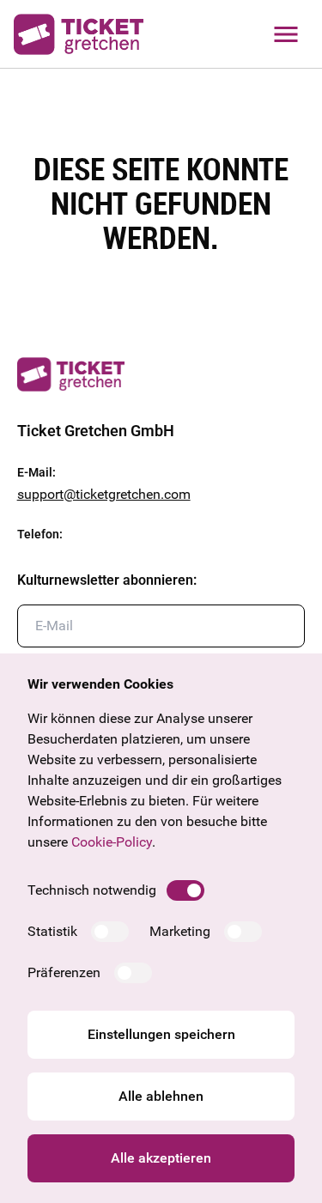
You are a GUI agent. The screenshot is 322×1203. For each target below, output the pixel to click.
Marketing (179, 931)
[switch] (185, 890)
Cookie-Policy (111, 842)
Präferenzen (63, 972)
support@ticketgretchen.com (104, 494)
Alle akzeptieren (161, 1158)
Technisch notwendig (91, 890)
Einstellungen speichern (161, 1034)
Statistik (52, 931)
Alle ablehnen (161, 1096)
